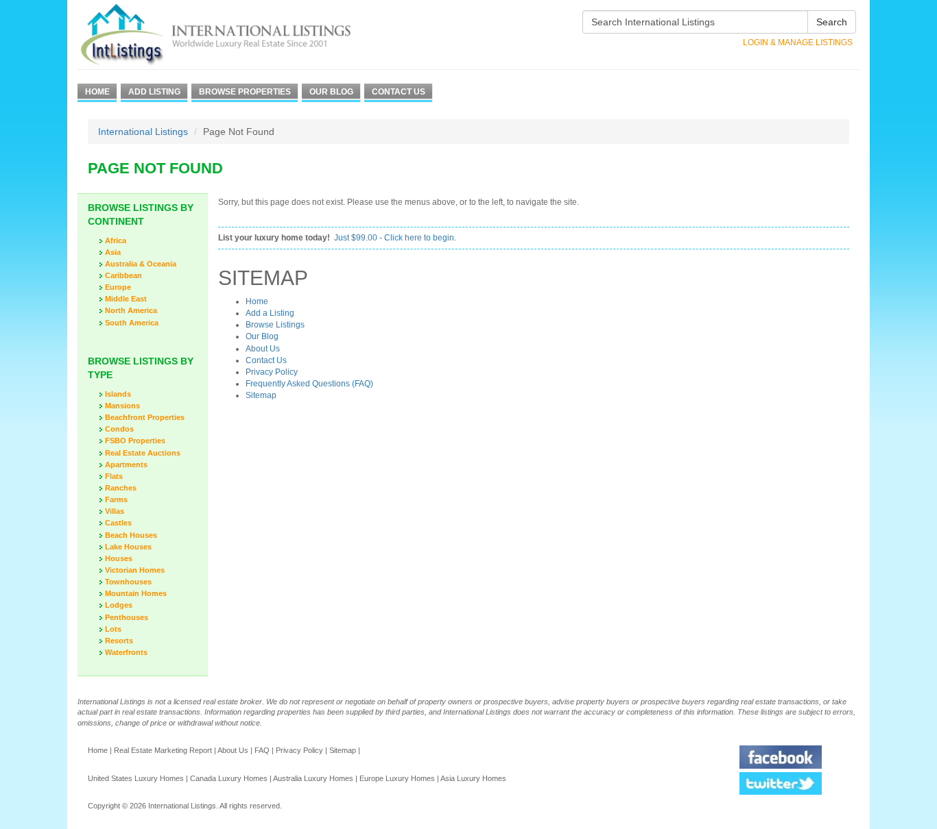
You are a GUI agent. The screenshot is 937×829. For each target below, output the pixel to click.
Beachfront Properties (145, 417)
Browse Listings (275, 325)
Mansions (122, 405)
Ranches (121, 488)
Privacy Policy (272, 372)
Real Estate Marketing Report (163, 750)
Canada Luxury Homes (229, 778)
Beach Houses (131, 535)
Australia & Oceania (140, 264)
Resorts (119, 640)
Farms (116, 499)
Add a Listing (270, 313)
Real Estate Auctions (142, 453)
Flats (114, 476)
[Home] (240, 34)
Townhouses (128, 582)
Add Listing (154, 92)
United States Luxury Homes (136, 778)
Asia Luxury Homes (473, 778)
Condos (119, 429)
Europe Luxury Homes (397, 778)
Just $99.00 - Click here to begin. (395, 238)
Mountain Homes (136, 593)
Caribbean (123, 275)
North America (131, 310)
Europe (118, 287)
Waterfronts (126, 652)
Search (831, 21)
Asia (113, 252)
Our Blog (331, 92)
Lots (113, 629)
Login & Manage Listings (798, 42)
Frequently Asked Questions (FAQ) (309, 383)
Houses (118, 558)
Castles (118, 523)
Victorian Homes (135, 570)
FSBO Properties (135, 440)
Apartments (126, 464)
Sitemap (261, 395)
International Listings (143, 131)
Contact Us (398, 92)
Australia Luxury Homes (313, 778)
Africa (115, 240)
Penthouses (126, 617)
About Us (263, 349)
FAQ (262, 750)
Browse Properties (245, 92)
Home (97, 92)
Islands (118, 394)
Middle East (126, 299)
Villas (114, 511)
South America (131, 323)
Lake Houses (128, 547)
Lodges (118, 605)
